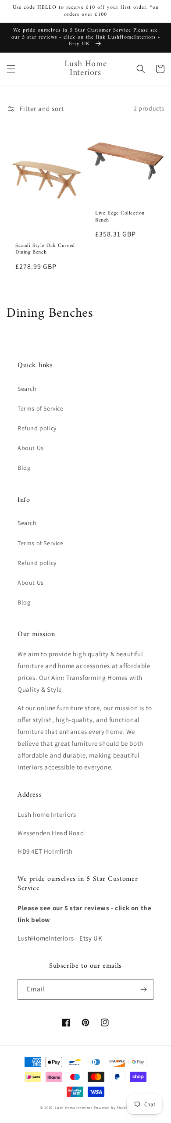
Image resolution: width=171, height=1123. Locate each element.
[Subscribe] (143, 989)
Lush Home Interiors (73, 1107)
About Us (31, 448)
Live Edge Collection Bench (120, 217)
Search (27, 389)
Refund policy (37, 428)
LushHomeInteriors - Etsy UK (60, 938)
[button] (11, 69)
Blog (24, 468)
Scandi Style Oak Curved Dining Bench (45, 249)
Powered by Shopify (112, 1107)
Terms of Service (41, 408)
